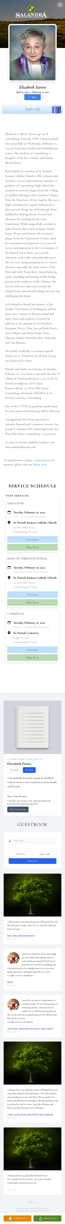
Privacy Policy (25, 1211)
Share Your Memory (18, 809)
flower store (40, 464)
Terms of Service (39, 1211)
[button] (32, 895)
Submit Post (32, 861)
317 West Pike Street (24, 527)
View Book (14, 770)
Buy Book (29, 770)
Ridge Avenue (21, 637)
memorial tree (43, 460)
